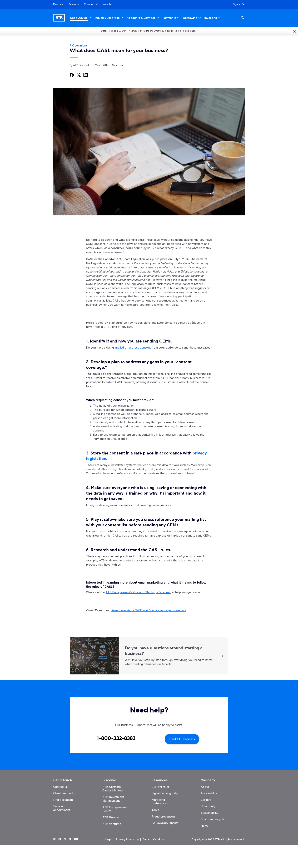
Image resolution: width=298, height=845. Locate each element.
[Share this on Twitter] (78, 74)
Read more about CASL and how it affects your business (148, 610)
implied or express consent (133, 347)
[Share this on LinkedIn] (85, 74)
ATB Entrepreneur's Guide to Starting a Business (138, 592)
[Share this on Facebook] (71, 74)
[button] (294, 31)
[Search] (245, 17)
